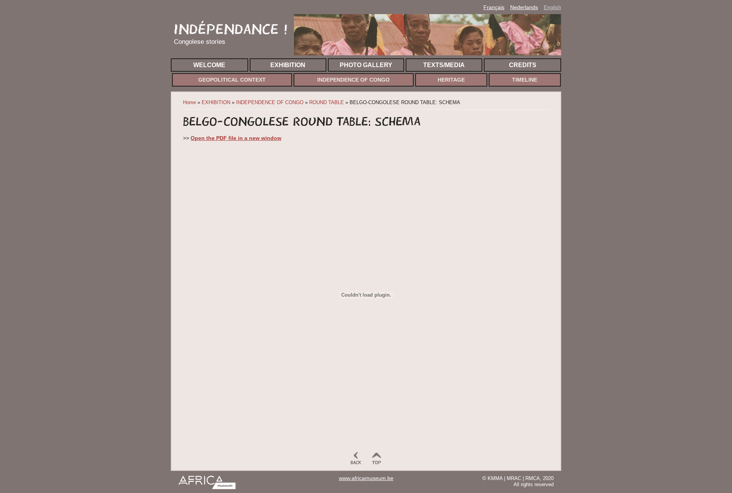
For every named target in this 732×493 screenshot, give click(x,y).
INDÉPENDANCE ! (231, 29)
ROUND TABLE (326, 102)
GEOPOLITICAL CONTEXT (232, 80)
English (552, 7)
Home (189, 102)
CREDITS (522, 65)
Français (493, 7)
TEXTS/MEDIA (444, 65)
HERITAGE (451, 80)
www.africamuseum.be (366, 478)
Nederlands (524, 7)
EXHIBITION (287, 65)
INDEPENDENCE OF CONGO (353, 80)
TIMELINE (524, 80)
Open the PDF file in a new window (236, 138)
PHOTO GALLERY (366, 65)
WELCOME (209, 65)
